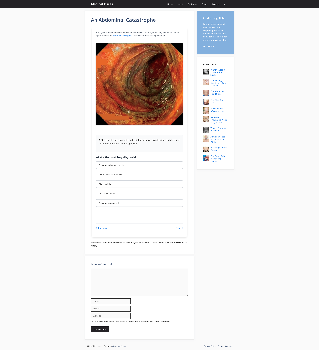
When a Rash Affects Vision (217, 110)
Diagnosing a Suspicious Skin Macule (218, 83)
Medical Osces (102, 4)
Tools (204, 4)
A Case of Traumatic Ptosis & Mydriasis (218, 120)
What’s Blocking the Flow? (218, 129)
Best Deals (192, 4)
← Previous (101, 228)
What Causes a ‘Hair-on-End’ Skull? (217, 72)
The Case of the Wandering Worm (217, 159)
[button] (224, 4)
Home (170, 4)
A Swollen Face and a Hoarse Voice (217, 139)
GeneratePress (119, 346)
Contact (215, 4)
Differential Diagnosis (123, 35)
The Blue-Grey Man (217, 101)
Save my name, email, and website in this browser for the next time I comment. (132, 321)
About (180, 4)
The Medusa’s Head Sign (217, 92)
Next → (179, 228)
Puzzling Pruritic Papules (218, 148)
